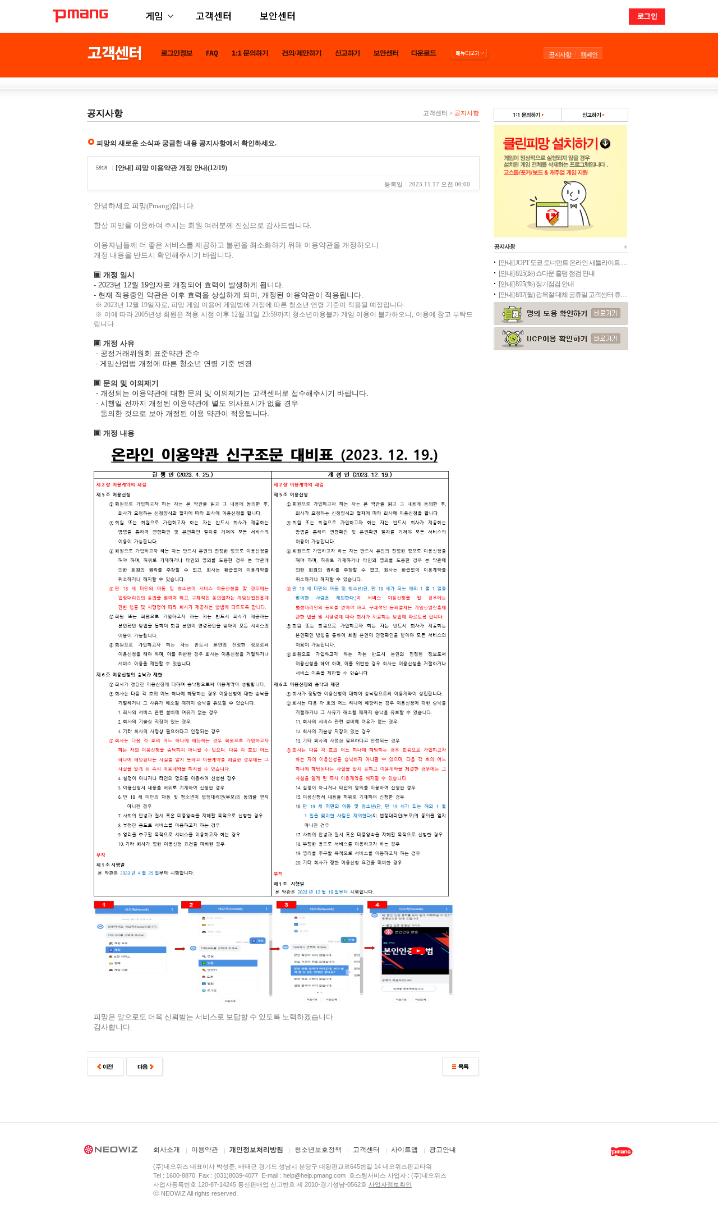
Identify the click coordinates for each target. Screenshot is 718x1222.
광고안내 (442, 1150)
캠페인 (589, 54)
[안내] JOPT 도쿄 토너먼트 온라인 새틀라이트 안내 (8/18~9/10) (563, 263)
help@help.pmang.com (314, 1175)
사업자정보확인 (390, 1184)
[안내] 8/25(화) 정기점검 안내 (536, 284)
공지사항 (560, 54)
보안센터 (278, 15)
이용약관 (204, 1150)
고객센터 (214, 15)
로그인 (647, 16)
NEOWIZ (110, 1151)
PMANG (80, 16)
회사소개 (166, 1150)
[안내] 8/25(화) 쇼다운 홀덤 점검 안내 (547, 273)
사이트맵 (404, 1150)
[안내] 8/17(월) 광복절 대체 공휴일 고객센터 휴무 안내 (563, 295)
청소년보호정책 (318, 1150)
